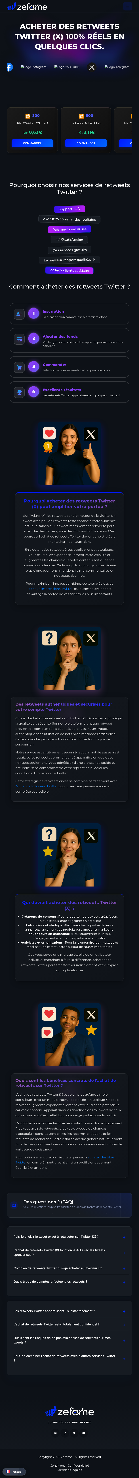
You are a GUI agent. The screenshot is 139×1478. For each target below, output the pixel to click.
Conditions (58, 1465)
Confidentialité (78, 1465)
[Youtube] (83, 1433)
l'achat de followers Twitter (36, 786)
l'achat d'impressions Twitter (50, 589)
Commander (32, 143)
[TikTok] (64, 1433)
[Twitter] (74, 1433)
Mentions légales (69, 1470)
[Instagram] (55, 1433)
